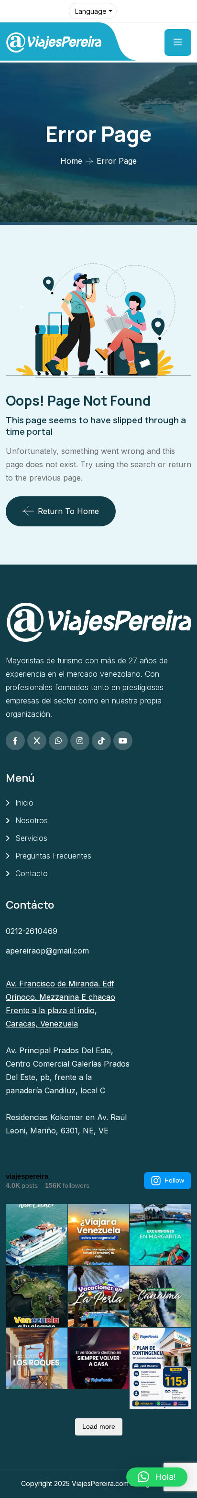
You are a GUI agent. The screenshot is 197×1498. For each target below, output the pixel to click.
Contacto (31, 873)
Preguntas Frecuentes (53, 855)
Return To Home (68, 511)
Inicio (24, 802)
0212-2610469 (31, 931)
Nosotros (31, 820)
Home (71, 161)
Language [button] (91, 11)
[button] (156, 1477)
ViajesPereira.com (100, 1483)
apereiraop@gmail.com (47, 950)
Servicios (31, 838)
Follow (174, 1180)
